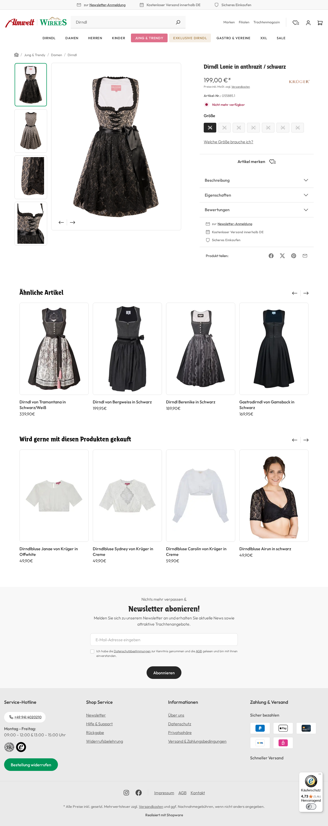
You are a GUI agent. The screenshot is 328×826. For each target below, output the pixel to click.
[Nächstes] (73, 222)
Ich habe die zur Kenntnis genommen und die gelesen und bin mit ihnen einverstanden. (167, 653)
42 (268, 127)
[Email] (305, 255)
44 (282, 127)
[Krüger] (299, 81)
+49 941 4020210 (28, 717)
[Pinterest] (293, 255)
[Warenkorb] (320, 22)
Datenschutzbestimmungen (132, 651)
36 (224, 127)
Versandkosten (240, 86)
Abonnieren (164, 672)
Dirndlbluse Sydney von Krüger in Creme (123, 551)
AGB (199, 651)
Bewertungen (217, 209)
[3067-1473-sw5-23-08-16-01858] (116, 146)
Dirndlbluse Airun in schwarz (265, 548)
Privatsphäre (180, 732)
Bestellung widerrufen (31, 764)
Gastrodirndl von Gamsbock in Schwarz (266, 404)
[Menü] (320, 775)
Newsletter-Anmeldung (107, 5)
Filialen (244, 22)
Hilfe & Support (99, 723)
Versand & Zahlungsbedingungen (197, 741)
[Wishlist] (295, 22)
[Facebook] (271, 255)
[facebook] (139, 793)
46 (297, 127)
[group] (54, 359)
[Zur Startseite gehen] (36, 22)
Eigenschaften (218, 195)
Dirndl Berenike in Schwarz (190, 401)
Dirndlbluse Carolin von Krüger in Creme (196, 551)
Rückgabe (95, 732)
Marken (229, 22)
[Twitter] (282, 255)
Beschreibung (217, 180)
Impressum (164, 792)
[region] (97, 155)
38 (239, 127)
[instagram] (126, 793)
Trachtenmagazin (266, 22)
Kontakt (198, 792)
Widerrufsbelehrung (104, 741)
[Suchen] (178, 22)
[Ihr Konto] (308, 22)
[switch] (311, 806)
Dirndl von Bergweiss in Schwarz (122, 401)
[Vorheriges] (61, 222)
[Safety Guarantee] (9, 746)
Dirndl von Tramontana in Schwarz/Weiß (42, 404)
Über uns (176, 715)
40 (253, 127)
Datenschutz (179, 723)
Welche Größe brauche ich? (228, 141)
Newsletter (96, 715)
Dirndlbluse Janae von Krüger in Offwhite (48, 551)
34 (210, 127)
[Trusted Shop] (21, 746)
